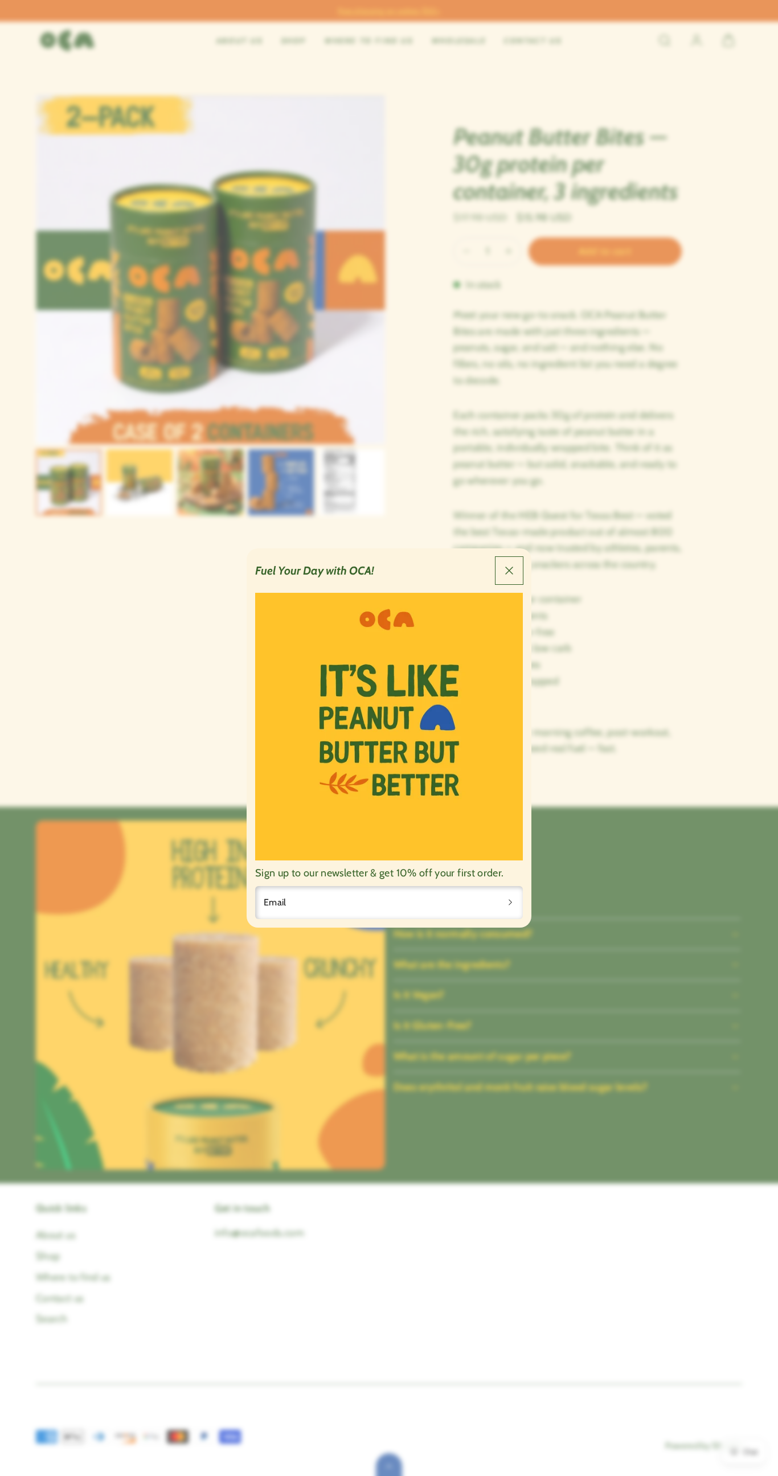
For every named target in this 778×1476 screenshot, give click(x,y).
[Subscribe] (510, 902)
